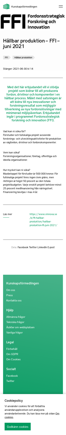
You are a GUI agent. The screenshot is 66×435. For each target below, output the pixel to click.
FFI (6, 57)
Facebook (23, 247)
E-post (51, 247)
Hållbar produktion (23, 57)
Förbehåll (11, 349)
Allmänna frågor (15, 317)
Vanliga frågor (14, 332)
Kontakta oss (13, 300)
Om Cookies (13, 359)
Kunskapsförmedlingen (24, 6)
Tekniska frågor (15, 322)
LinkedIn (42, 247)
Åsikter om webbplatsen (20, 327)
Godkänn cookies (17, 427)
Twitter (33, 247)
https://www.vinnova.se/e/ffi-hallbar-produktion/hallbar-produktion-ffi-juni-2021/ (43, 219)
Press (9, 295)
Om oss (10, 290)
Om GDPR (12, 354)
